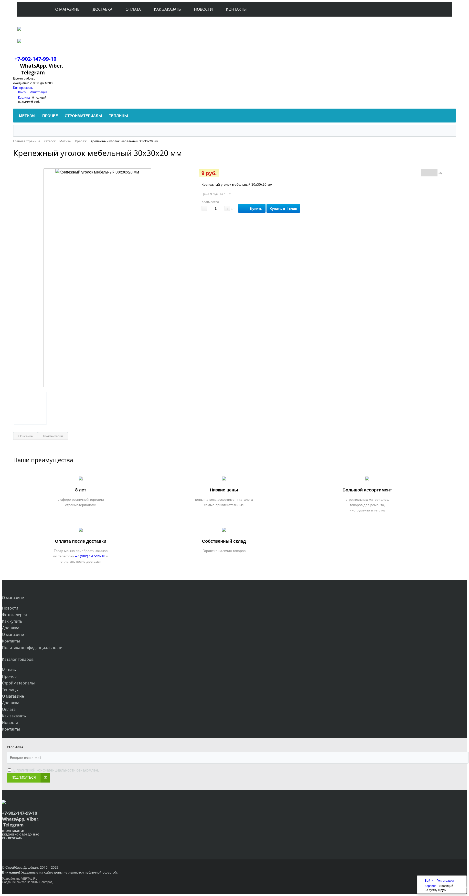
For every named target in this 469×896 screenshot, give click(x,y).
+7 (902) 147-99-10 (90, 555)
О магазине (13, 634)
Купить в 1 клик (283, 208)
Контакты (11, 641)
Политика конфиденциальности (32, 647)
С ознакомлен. (55, 770)
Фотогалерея (14, 614)
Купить (256, 208)
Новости (10, 608)
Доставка (10, 628)
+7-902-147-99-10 (35, 58)
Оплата (9, 709)
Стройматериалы (18, 683)
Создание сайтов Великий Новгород (27, 882)
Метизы (9, 669)
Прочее (9, 676)
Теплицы (10, 689)
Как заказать (14, 716)
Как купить (12, 621)
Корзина (24, 97)
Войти (22, 92)
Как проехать (23, 87)
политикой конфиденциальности (46, 770)
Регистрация (38, 92)
